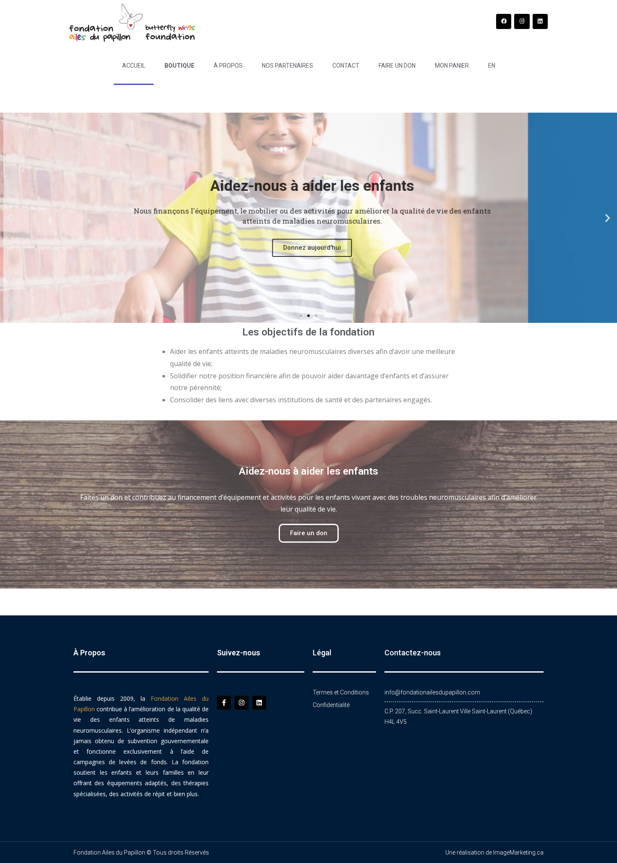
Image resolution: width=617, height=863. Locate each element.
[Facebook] (503, 21)
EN (491, 65)
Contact (345, 65)
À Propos (228, 65)
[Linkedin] (540, 21)
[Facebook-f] (224, 703)
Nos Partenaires (287, 65)
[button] (9, 218)
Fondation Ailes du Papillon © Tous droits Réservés (141, 852)
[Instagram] (521, 21)
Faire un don (397, 65)
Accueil (133, 65)
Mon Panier (452, 65)
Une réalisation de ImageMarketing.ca (494, 852)
